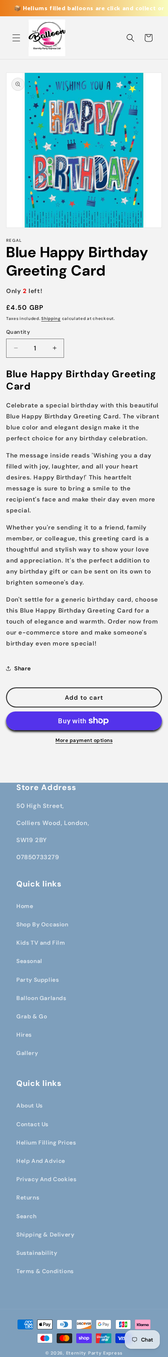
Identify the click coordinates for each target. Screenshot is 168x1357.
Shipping (51, 318)
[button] (16, 38)
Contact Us (32, 1124)
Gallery (27, 1053)
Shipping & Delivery (45, 1234)
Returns (27, 1197)
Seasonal (29, 961)
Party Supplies (37, 979)
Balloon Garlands (41, 998)
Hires (24, 1034)
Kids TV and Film (40, 942)
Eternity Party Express (94, 1353)
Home (24, 906)
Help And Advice (40, 1160)
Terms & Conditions (45, 1271)
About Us (29, 1105)
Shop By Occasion (42, 924)
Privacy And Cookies (46, 1179)
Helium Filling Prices (46, 1142)
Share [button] (22, 668)
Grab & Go (31, 1016)
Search (26, 1216)
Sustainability (36, 1252)
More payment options (84, 740)
